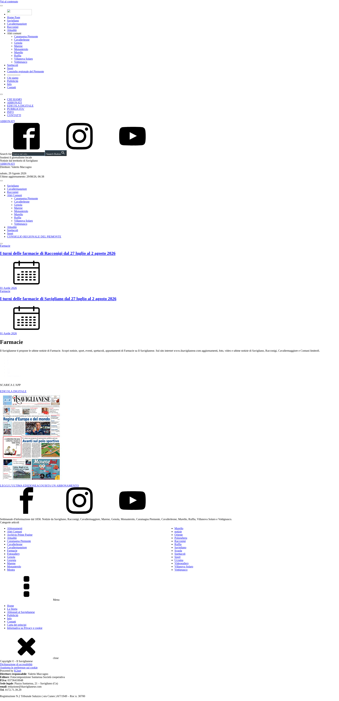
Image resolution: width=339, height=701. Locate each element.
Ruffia (17, 55)
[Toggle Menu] (1, 5)
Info (9, 84)
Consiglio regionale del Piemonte (25, 71)
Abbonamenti (14, 528)
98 (8, 372)
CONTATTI (14, 115)
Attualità (12, 30)
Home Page (13, 17)
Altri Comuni (14, 195)
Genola (18, 42)
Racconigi (12, 26)
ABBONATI (14, 102)
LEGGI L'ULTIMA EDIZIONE (18, 485)
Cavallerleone (21, 39)
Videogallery (181, 563)
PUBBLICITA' (15, 108)
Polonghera (180, 537)
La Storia (12, 608)
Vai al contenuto (9, 1)
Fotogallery (13, 553)
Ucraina (178, 560)
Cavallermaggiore (17, 23)
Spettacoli (12, 65)
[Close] (1, 94)
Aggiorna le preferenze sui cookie (19, 667)
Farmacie (12, 550)
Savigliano (13, 20)
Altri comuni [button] (14, 33)
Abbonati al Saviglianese (21, 612)
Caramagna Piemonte (26, 36)
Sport (10, 68)
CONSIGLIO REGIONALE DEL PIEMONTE (34, 236)
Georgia (11, 560)
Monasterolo (21, 49)
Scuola (178, 550)
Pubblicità (12, 80)
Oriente (178, 534)
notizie (178, 531)
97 (8, 369)
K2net (17, 670)
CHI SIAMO (14, 99)
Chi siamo (12, 77)
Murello (18, 52)
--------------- (13, 74)
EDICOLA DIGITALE (20, 105)
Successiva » (14, 375)
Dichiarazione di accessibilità (16, 664)
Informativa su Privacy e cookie (24, 627)
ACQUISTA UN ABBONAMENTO (58, 485)
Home (10, 605)
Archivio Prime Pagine (19, 534)
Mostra (11, 569)
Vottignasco (20, 61)
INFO (10, 112)
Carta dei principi (16, 624)
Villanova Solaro (23, 58)
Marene (18, 46)
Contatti (11, 87)
